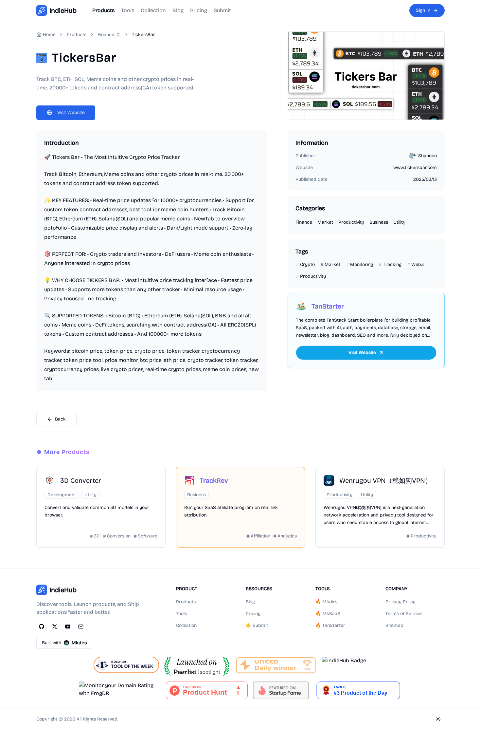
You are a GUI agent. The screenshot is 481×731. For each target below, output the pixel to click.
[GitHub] (41, 626)
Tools (127, 10)
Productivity (351, 222)
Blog (178, 10)
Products (103, 10)
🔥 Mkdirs (326, 602)
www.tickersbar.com (415, 167)
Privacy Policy (400, 602)
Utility (399, 222)
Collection (153, 10)
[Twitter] (54, 626)
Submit (222, 10)
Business (378, 222)
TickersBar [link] (143, 34)
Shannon (427, 156)
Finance (106, 34)
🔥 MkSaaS (327, 613)
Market (325, 222)
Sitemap (394, 625)
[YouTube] (67, 626)
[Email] (81, 626)
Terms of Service (403, 613)
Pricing (198, 10)
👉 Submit (257, 625)
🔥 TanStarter (330, 625)
